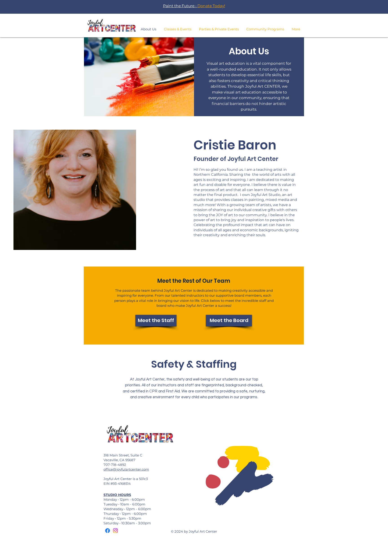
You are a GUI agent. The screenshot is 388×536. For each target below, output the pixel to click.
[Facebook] (107, 530)
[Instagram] (115, 530)
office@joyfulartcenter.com (126, 469)
